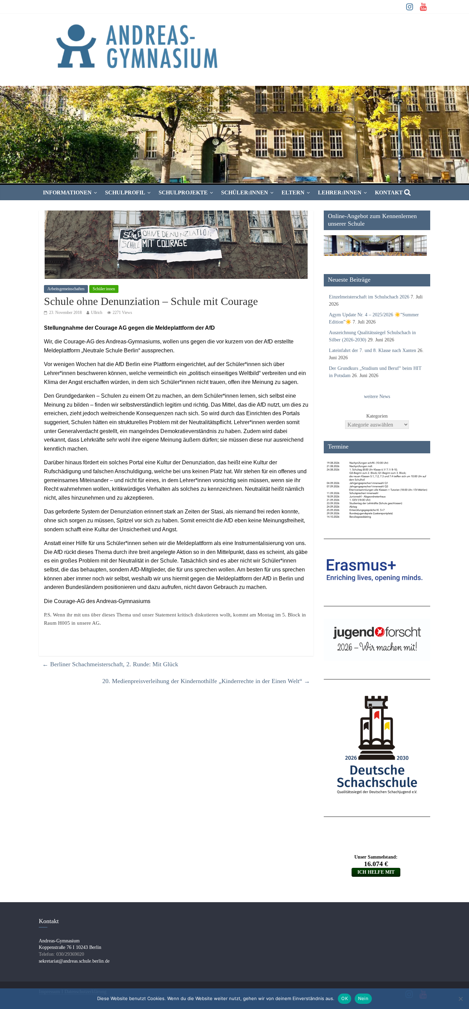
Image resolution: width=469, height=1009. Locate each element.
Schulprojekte (183, 192)
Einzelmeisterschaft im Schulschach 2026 (369, 296)
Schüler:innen (244, 192)
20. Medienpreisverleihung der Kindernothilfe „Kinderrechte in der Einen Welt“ (206, 681)
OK (344, 998)
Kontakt (389, 192)
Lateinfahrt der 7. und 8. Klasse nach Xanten (372, 350)
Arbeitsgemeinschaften (65, 288)
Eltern (293, 192)
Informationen (67, 192)
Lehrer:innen (340, 192)
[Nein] (460, 998)
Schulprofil (125, 192)
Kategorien (377, 416)
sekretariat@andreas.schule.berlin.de (74, 961)
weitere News (377, 396)
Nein (363, 998)
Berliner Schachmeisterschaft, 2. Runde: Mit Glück (110, 664)
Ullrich (96, 312)
